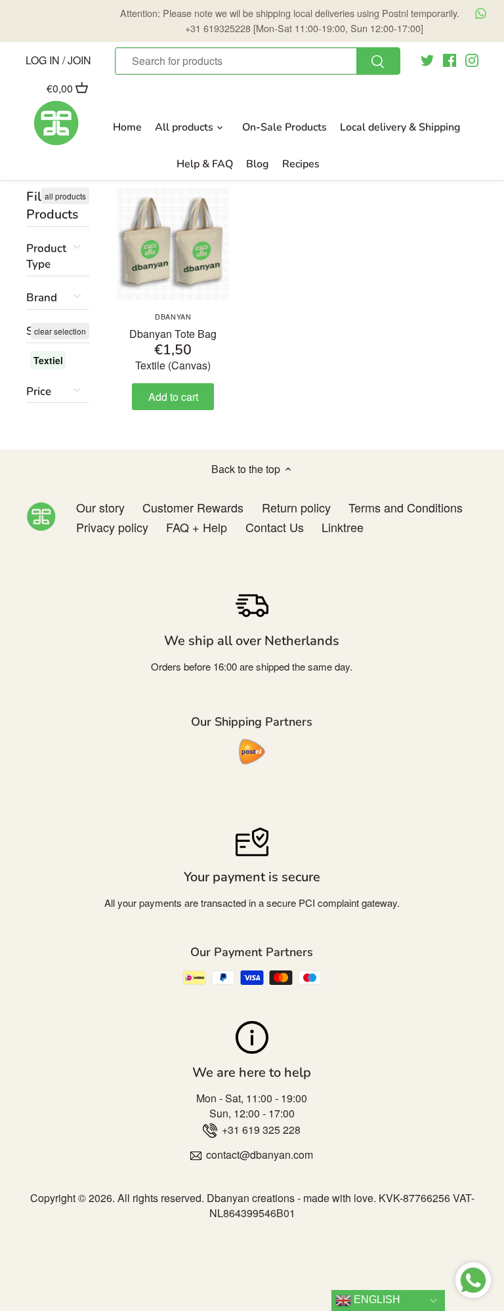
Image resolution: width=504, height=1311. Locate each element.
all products (65, 195)
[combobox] (257, 61)
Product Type (46, 256)
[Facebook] (449, 59)
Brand (41, 297)
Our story (100, 507)
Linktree (343, 526)
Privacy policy (112, 526)
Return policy (296, 507)
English (375, 1299)
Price (38, 391)
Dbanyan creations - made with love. (291, 1197)
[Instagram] (471, 59)
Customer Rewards (192, 507)
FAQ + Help (196, 526)
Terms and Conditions (405, 507)
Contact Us (274, 526)
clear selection (60, 331)
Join (79, 59)
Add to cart (173, 396)
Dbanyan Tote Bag (173, 326)
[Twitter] (427, 59)
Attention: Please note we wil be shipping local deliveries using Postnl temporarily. (289, 20)
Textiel (48, 360)
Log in (43, 59)
